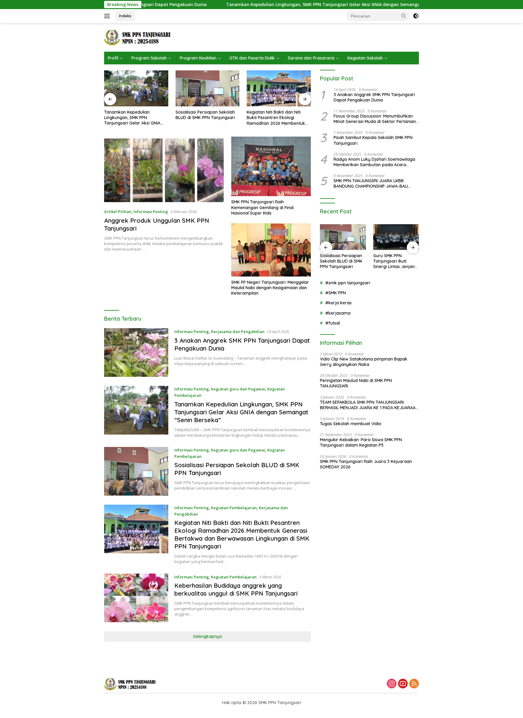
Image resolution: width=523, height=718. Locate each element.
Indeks (125, 15)
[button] (404, 16)
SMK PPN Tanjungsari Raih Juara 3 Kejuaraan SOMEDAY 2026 (366, 464)
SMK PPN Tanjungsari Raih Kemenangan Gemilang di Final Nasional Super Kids (262, 207)
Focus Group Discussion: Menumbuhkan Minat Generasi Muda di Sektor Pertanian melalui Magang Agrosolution (375, 118)
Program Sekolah (149, 58)
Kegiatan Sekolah (365, 58)
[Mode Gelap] (416, 16)
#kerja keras (338, 303)
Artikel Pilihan (117, 211)
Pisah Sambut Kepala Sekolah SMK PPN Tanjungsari (373, 140)
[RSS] (414, 684)
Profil (113, 58)
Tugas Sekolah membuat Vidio (350, 423)
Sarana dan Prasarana (311, 58)
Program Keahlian (198, 58)
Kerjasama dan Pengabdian (238, 331)
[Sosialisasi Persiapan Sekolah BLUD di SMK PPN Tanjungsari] (208, 88)
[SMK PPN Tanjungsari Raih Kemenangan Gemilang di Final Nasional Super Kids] (271, 166)
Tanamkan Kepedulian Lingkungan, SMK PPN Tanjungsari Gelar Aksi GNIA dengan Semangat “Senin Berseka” (305, 4)
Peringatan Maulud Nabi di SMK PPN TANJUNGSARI (356, 383)
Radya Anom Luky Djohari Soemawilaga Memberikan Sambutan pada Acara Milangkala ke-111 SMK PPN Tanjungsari (374, 162)
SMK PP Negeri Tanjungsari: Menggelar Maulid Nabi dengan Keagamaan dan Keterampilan (270, 288)
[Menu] (108, 16)
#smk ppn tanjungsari (347, 283)
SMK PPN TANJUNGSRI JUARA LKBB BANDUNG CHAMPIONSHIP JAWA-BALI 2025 (371, 183)
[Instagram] (391, 684)
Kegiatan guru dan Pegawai (238, 389)
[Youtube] (403, 684)
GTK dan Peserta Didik (252, 58)
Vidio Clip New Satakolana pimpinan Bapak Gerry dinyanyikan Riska (363, 361)
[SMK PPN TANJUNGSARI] (139, 37)
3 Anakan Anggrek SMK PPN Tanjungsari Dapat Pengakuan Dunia (374, 97)
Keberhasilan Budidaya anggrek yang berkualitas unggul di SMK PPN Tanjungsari (236, 589)
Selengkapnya (207, 636)
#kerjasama (337, 313)
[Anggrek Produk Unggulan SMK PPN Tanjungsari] (164, 170)
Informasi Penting (150, 211)
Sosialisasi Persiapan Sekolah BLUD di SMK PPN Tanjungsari (205, 114)
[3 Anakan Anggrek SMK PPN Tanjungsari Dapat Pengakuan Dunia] (136, 352)
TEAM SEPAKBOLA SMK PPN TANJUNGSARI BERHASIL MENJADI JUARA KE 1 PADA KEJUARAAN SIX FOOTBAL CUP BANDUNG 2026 (369, 404)
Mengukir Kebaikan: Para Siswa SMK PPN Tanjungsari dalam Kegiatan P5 (361, 442)
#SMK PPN (335, 293)
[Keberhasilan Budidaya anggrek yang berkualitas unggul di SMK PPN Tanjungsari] (136, 598)
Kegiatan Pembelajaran (234, 507)
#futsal (332, 323)
